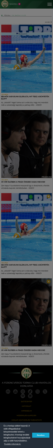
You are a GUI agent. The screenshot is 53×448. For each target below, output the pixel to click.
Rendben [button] (41, 435)
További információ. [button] (12, 444)
